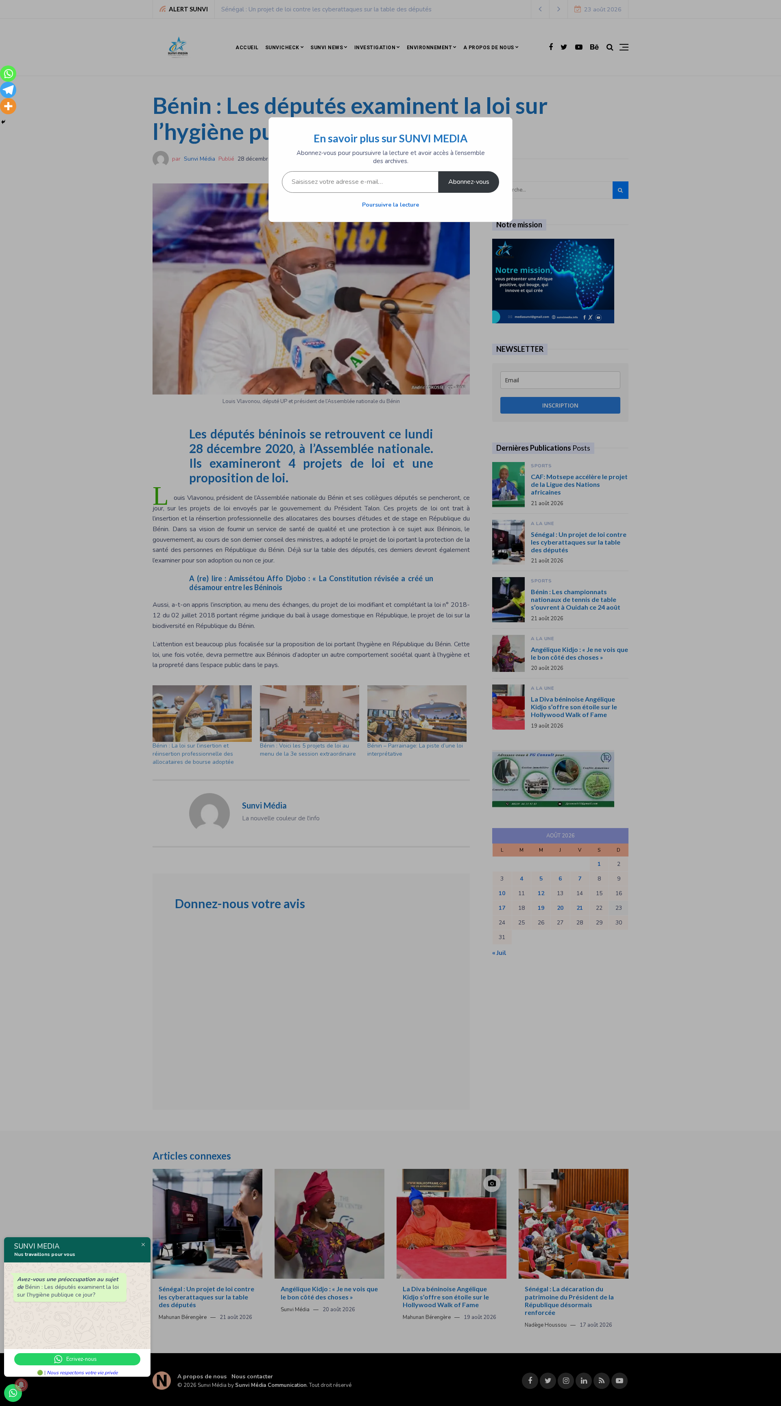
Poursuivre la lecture (390, 205)
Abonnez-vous (468, 181)
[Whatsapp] (8, 73)
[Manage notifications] (21, 1384)
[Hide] (3, 122)
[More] (8, 106)
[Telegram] (8, 90)
